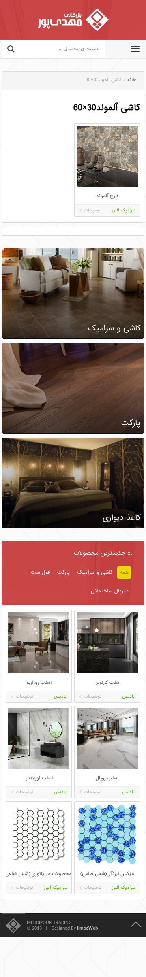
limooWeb (87, 928)
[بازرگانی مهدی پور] (73, 20)
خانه (131, 80)
